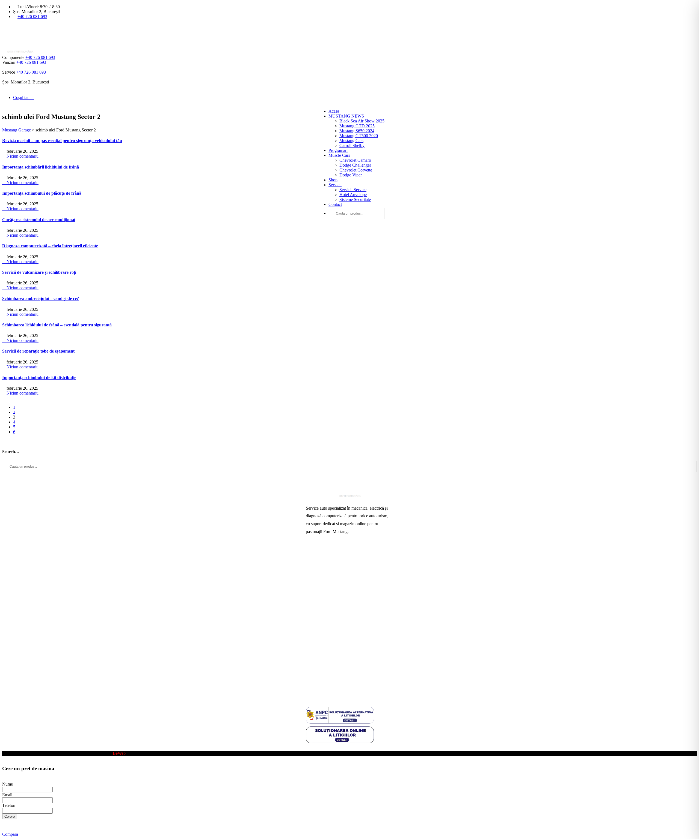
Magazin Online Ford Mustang (332, 599)
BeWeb (119, 753)
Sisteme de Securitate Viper (329, 581)
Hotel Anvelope (353, 194)
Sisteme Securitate (355, 199)
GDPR (312, 669)
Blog (310, 748)
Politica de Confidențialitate (329, 678)
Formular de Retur (321, 686)
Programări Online (322, 564)
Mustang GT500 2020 (358, 135)
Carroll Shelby (352, 145)
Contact (335, 204)
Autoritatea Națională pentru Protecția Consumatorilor (338, 640)
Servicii (335, 184)
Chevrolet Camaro (355, 160)
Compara (10, 834)
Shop (332, 180)
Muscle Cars (339, 155)
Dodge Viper (350, 175)
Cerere (9, 816)
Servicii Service (352, 189)
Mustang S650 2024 (356, 130)
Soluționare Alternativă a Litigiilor (335, 660)
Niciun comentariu (21, 156)
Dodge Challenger (355, 165)
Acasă (311, 555)
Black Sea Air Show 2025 (361, 121)
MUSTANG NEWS (346, 116)
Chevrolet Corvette (355, 170)
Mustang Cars (351, 140)
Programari (338, 150)
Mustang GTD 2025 (357, 126)
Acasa (333, 111)
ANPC (312, 651)
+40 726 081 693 (32, 16)
